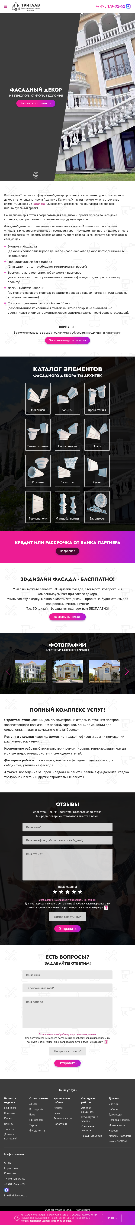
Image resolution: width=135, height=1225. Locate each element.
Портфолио (11, 1168)
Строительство (39, 1098)
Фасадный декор (91, 1135)
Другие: (114, 1098)
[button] (126, 671)
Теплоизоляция (63, 1118)
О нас (7, 1162)
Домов (33, 1103)
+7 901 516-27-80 (14, 1184)
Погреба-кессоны (119, 1119)
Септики (114, 1103)
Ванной (9, 1124)
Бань (32, 1114)
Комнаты (9, 1113)
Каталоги (125, 1136)
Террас (33, 1125)
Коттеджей (36, 1109)
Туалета (9, 1129)
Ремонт (58, 1113)
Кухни (8, 1118)
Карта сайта (83, 1209)
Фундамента (37, 1130)
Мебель (113, 1136)
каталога (39, 204)
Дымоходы (115, 1114)
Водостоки (60, 1124)
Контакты (10, 1173)
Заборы (113, 1109)
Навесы (113, 1130)
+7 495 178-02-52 (110, 6)
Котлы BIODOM (118, 1141)
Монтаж (58, 1107)
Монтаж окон (117, 1125)
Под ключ (10, 1107)
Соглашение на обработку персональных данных (67, 899)
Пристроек (36, 1119)
